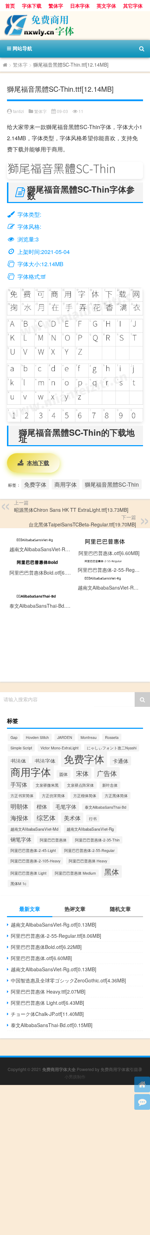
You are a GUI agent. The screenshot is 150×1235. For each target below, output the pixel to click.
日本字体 (80, 5)
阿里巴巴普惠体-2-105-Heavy (35, 860)
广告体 (107, 773)
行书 (93, 818)
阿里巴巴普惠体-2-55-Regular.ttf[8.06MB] (56, 935)
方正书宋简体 (21, 795)
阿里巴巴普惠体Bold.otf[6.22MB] (46, 946)
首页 (10, 5)
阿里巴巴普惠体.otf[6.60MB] (41, 958)
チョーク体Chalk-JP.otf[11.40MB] (47, 1013)
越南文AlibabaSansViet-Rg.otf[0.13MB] (53, 924)
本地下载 (38, 463)
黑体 (111, 871)
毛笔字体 (65, 806)
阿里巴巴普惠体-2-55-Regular (89, 850)
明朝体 (19, 806)
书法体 (18, 760)
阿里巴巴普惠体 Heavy (88, 860)
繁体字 (55, 5)
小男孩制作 (75, 1076)
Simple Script (21, 747)
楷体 (42, 806)
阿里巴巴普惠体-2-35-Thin (97, 840)
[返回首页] (142, 1084)
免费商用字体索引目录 (121, 1069)
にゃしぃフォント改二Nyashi (111, 747)
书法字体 (45, 760)
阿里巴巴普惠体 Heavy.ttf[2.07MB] (48, 991)
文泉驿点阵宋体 (80, 785)
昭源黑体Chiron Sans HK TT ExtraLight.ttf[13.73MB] (71, 509)
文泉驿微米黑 (47, 785)
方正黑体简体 (116, 795)
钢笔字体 (20, 839)
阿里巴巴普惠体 (53, 840)
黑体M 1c (18, 883)
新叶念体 (110, 785)
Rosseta (112, 737)
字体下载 (32, 5)
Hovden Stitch (37, 737)
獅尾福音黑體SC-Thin (112, 484)
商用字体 (65, 484)
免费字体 (35, 484)
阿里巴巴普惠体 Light (28, 873)
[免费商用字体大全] (75, 25)
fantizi (18, 111)
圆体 (63, 774)
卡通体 (120, 760)
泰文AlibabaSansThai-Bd (105, 807)
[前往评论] (142, 1102)
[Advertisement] (75, 1160)
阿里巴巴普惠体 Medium (75, 873)
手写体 (18, 784)
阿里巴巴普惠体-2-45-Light (33, 850)
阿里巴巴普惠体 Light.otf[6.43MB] (47, 1002)
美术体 (72, 818)
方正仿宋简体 (53, 795)
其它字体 (133, 5)
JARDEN (64, 737)
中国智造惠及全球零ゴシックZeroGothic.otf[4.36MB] (68, 980)
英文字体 (106, 5)
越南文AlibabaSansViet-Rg (90, 829)
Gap (13, 737)
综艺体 (46, 817)
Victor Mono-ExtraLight (59, 747)
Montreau (89, 737)
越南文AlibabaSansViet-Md (34, 829)
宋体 (82, 773)
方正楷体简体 (84, 795)
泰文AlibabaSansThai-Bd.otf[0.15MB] (51, 1024)
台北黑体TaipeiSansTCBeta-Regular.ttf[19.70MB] (82, 524)
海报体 (19, 817)
